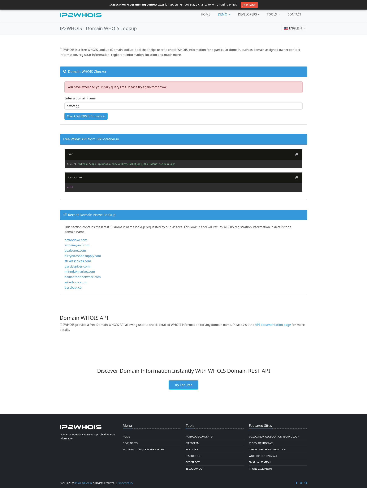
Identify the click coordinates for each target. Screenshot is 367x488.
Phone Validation (260, 468)
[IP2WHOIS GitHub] (305, 483)
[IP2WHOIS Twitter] (301, 483)
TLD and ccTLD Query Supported (143, 449)
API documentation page (273, 325)
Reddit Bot (193, 462)
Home (205, 14)
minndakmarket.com (80, 271)
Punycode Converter (199, 436)
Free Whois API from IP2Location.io (91, 139)
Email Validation (260, 462)
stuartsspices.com (78, 261)
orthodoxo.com (76, 240)
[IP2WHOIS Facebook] (296, 483)
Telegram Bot (195, 468)
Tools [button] (272, 14)
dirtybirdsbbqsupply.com (83, 256)
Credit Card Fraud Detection (267, 449)
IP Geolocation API (261, 443)
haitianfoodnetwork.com (83, 277)
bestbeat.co (73, 287)
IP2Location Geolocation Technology (274, 436)
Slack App (192, 449)
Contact (294, 14)
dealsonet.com (75, 250)
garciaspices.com (77, 266)
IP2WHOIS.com (83, 483)
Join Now (249, 5)
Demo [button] (223, 14)
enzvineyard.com (77, 245)
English (295, 28)
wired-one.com (75, 282)
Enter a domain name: (80, 98)
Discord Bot (194, 456)
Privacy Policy (125, 483)
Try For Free (183, 385)
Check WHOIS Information (86, 116)
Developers (247, 14)
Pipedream (192, 443)
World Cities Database (263, 456)
